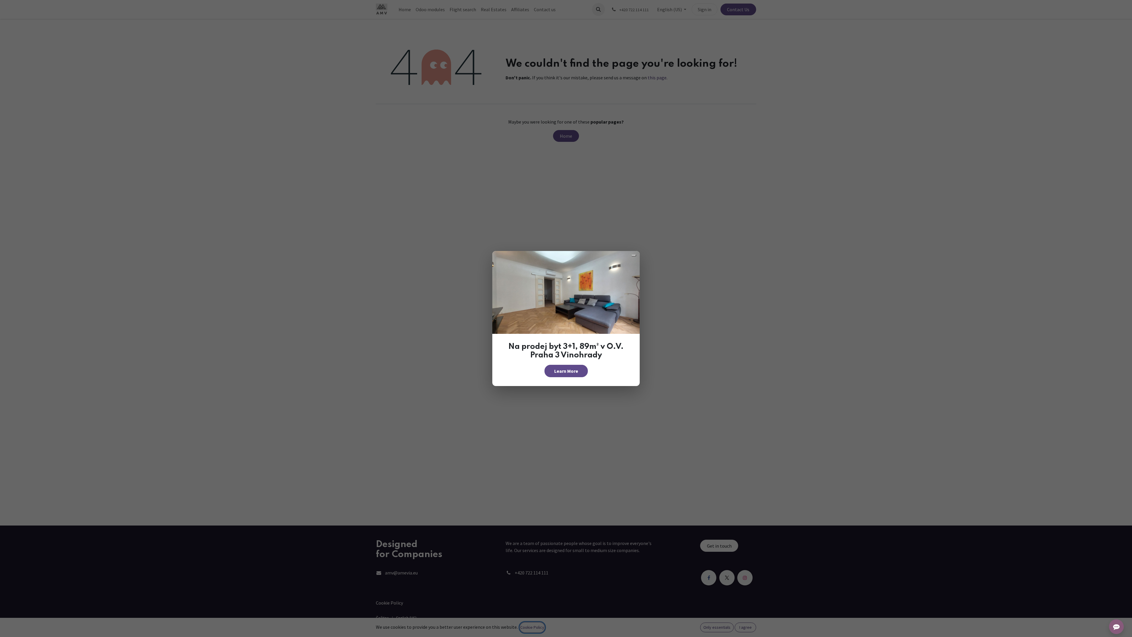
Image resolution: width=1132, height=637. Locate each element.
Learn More (566, 371)
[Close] (633, 255)
